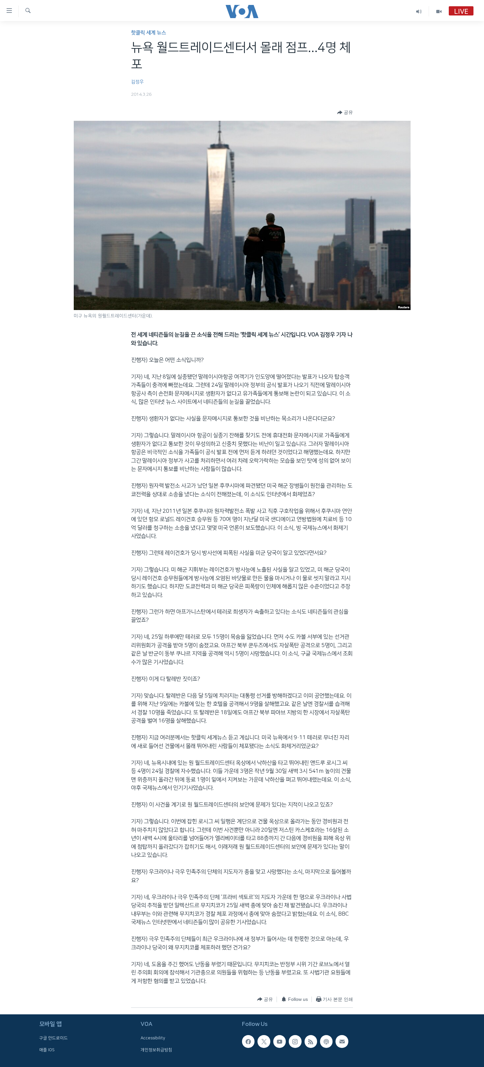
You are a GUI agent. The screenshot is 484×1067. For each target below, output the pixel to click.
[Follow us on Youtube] (279, 1041)
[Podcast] (326, 1041)
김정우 (137, 82)
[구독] (342, 1041)
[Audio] (419, 11)
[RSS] (311, 1041)
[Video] (439, 11)
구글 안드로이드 (53, 1038)
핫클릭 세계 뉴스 (148, 33)
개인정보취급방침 (156, 1049)
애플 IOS (47, 1049)
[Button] (345, 112)
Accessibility (153, 1038)
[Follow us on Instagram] (295, 1041)
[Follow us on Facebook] (248, 1041)
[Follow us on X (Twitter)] (263, 1041)
